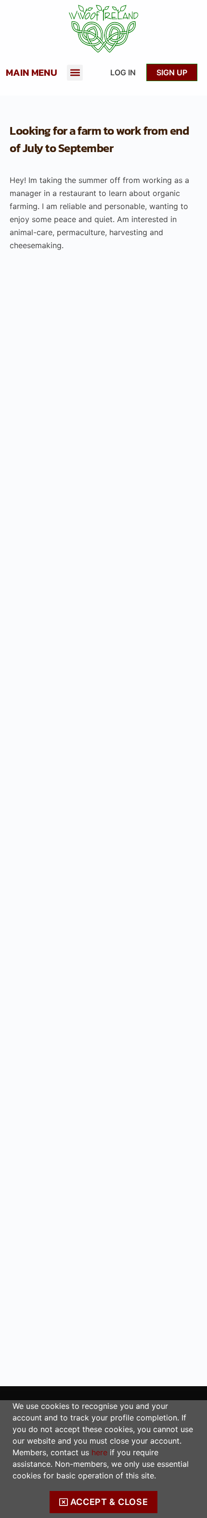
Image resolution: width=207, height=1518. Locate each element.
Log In (123, 72)
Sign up (171, 72)
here (99, 1452)
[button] (75, 73)
